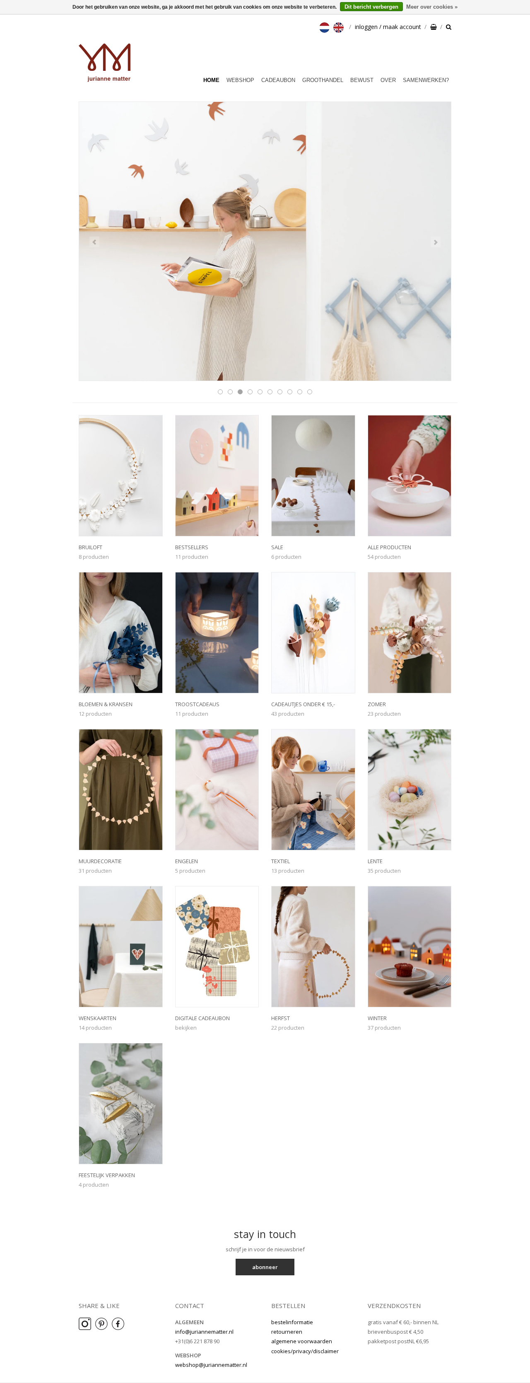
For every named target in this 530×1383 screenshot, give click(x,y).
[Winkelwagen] (433, 27)
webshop (240, 80)
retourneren (286, 1331)
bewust (361, 80)
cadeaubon (278, 80)
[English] (339, 27)
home (211, 80)
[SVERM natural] (265, 241)
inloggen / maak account (388, 27)
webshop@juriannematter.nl (211, 1365)
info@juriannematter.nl (204, 1331)
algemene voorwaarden (301, 1341)
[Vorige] (94, 242)
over (388, 80)
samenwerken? (426, 80)
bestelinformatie (292, 1322)
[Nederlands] (325, 27)
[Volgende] (436, 242)
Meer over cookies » (432, 7)
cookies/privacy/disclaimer (305, 1351)
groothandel (322, 80)
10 (309, 391)
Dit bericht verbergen (371, 7)
